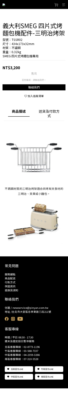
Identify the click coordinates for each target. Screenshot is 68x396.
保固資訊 (10, 286)
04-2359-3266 (32, 355)
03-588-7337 (31, 351)
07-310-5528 (31, 359)
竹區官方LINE (47, 369)
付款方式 (10, 282)
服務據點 (10, 274)
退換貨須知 (11, 290)
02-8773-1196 (32, 347)
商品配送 (10, 278)
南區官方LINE (47, 376)
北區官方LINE (17, 369)
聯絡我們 (34, 87)
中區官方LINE (17, 376)
